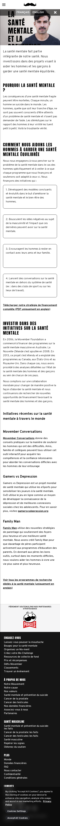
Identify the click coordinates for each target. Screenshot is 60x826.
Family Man (10, 528)
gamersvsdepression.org (33, 511)
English (38, 12)
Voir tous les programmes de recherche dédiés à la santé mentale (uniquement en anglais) (28, 584)
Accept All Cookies (17, 818)
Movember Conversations (18, 438)
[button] (4, 4)
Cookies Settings (16, 811)
